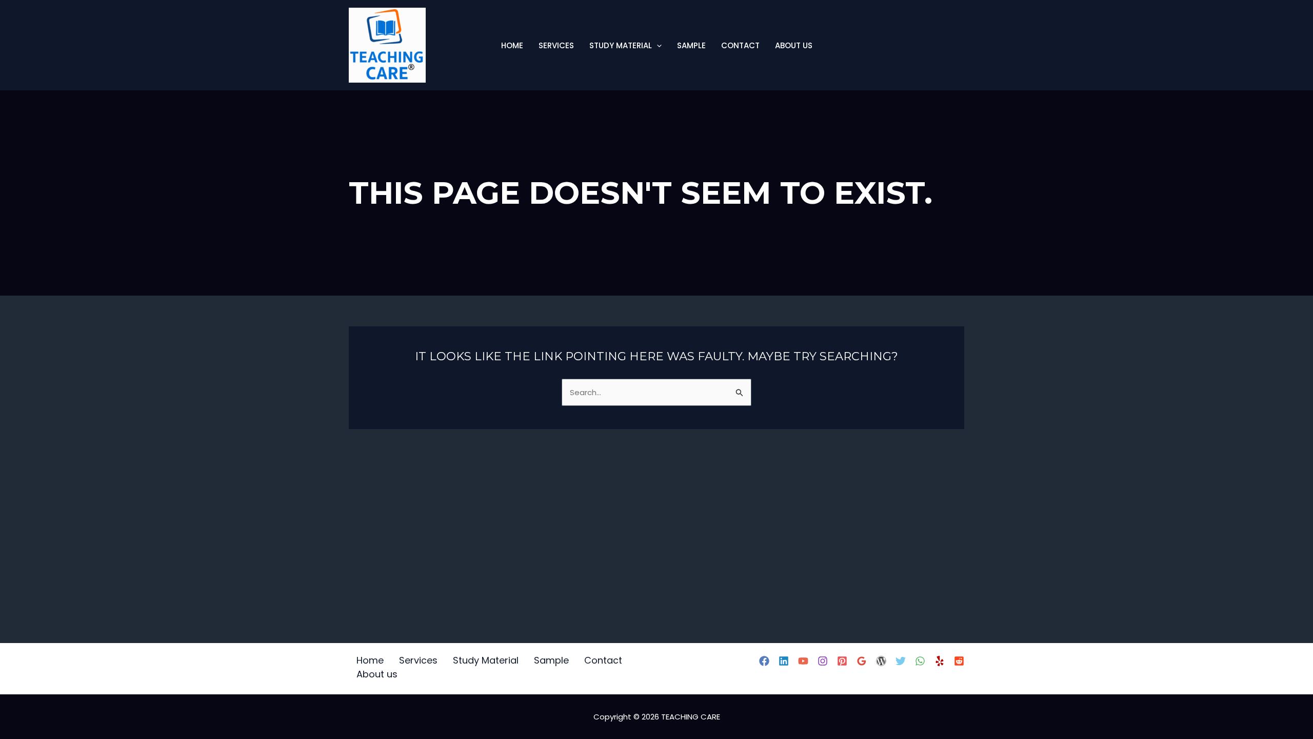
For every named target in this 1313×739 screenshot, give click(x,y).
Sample (691, 45)
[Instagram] (823, 661)
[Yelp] (939, 661)
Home (512, 45)
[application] (657, 45)
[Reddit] (959, 661)
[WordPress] (881, 661)
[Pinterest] (842, 661)
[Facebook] (764, 661)
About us (793, 45)
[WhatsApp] (920, 661)
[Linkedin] (784, 661)
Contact (740, 45)
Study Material (620, 45)
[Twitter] (901, 661)
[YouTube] (803, 661)
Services (556, 45)
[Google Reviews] (862, 661)
